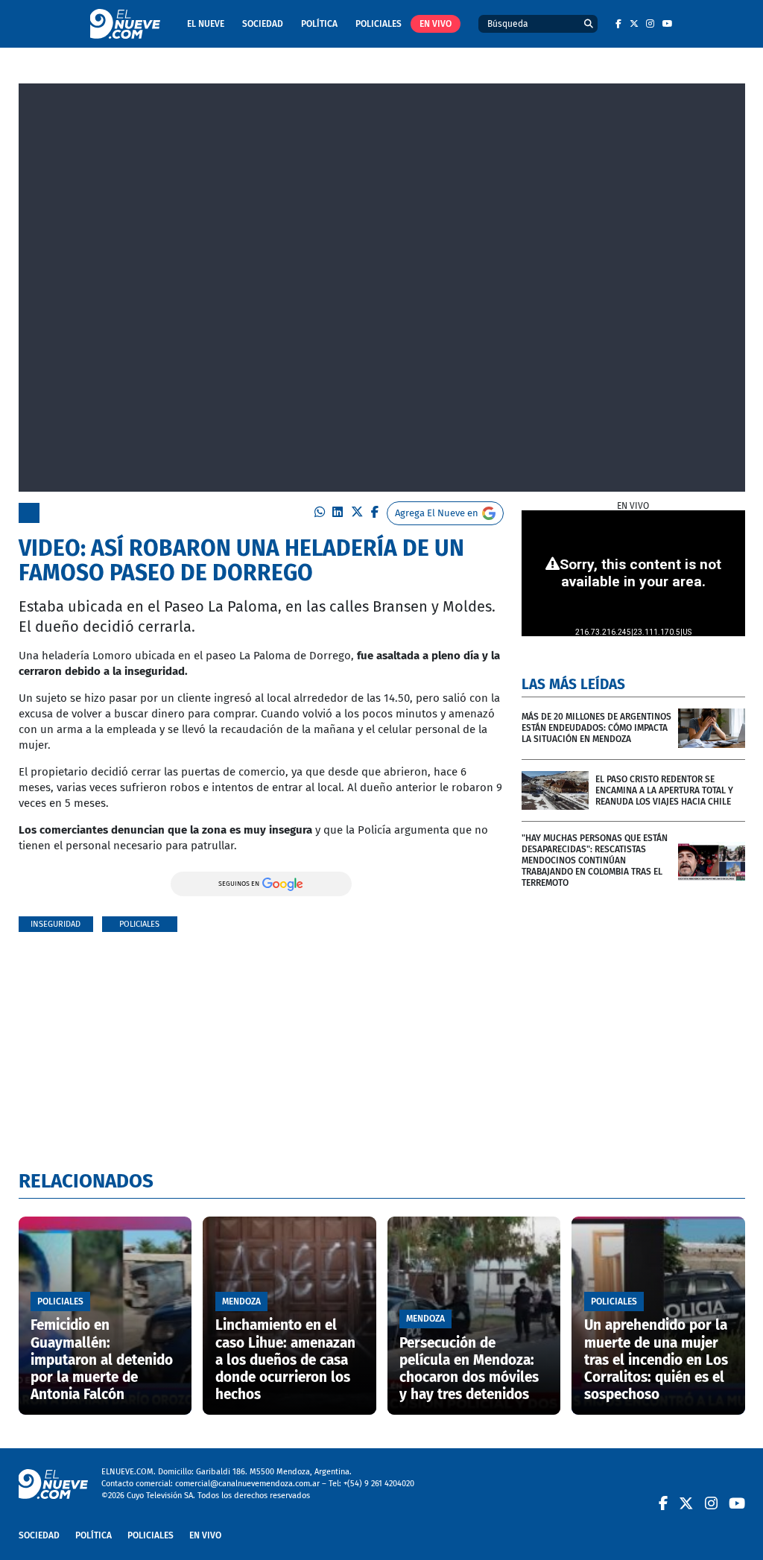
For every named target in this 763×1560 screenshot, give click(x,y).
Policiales (378, 24)
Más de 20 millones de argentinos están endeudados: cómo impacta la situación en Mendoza (596, 727)
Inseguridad (55, 924)
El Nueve (205, 24)
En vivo (436, 24)
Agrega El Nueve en (436, 513)
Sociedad (262, 24)
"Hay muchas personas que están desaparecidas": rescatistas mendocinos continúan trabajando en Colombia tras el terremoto (595, 860)
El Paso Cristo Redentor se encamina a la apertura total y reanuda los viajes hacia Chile (664, 790)
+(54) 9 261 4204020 (378, 1483)
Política (319, 24)
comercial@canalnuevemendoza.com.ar (247, 1483)
